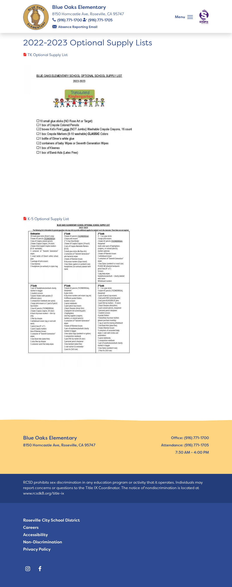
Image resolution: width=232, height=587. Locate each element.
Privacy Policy (37, 549)
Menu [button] (180, 17)
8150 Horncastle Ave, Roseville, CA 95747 (88, 14)
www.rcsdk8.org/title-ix (43, 493)
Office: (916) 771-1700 (190, 437)
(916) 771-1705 (100, 20)
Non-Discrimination (42, 542)
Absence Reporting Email (77, 27)
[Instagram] (27, 568)
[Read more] (116, 130)
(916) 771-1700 (69, 20)
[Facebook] (39, 568)
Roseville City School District (51, 520)
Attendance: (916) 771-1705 (185, 445)
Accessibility (35, 534)
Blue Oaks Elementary (79, 7)
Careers (31, 527)
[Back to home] (36, 17)
